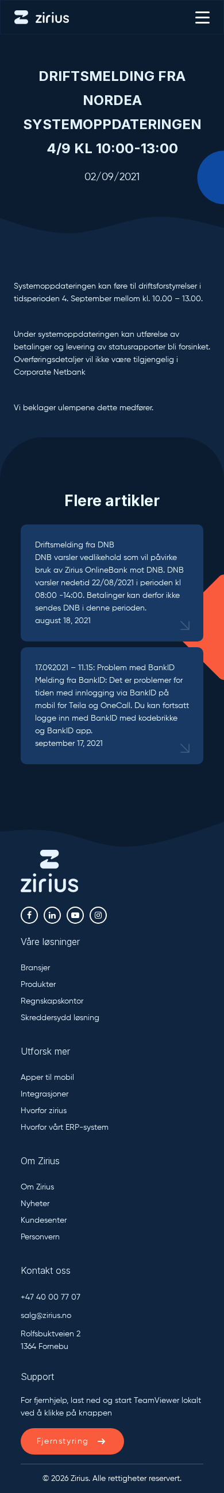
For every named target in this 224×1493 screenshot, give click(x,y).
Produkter (38, 985)
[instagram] (98, 915)
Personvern (40, 1237)
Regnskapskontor (52, 1001)
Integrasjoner (44, 1094)
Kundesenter (44, 1220)
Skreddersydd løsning (60, 1018)
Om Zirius (37, 1187)
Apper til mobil (47, 1078)
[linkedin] (52, 915)
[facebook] (29, 915)
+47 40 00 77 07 (50, 1297)
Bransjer (35, 968)
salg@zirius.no (46, 1316)
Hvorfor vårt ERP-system (65, 1127)
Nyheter (35, 1204)
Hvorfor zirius (44, 1111)
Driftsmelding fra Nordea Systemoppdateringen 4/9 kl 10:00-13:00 (112, 112)
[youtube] (75, 915)
